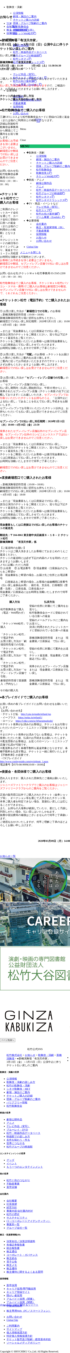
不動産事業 (19, 103)
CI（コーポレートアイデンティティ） (29, 1221)
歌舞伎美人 (42, 173)
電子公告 (12, 1261)
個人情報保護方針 (17, 1332)
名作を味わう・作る (18, 1139)
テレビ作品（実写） (24, 74)
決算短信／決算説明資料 (21, 1241)
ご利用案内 (13, 1325)
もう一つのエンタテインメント (25, 1167)
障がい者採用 (14, 1295)
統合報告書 (13, 1248)
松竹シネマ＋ (21, 59)
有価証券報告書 (16, 1244)
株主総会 (12, 1258)
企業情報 (34, 220)
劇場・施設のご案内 (24, 16)
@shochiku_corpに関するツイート (19, 1305)
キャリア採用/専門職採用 (21, 1288)
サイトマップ (14, 1329)
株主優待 (12, 1268)
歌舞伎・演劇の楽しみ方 (21, 1082)
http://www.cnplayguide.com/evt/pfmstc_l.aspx (24, 761)
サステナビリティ (17, 1217)
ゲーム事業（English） (49, 217)
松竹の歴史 (13, 1214)
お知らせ (41, 237)
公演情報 (18, 13)
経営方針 (12, 1207)
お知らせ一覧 (8, 856)
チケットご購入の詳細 (26, 19)
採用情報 (18, 106)
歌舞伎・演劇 (36, 152)
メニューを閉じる (30, 252)
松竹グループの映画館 (26, 55)
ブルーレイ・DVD (17, 1129)
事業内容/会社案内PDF (20, 1211)
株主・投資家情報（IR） (50, 227)
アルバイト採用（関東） (21, 1299)
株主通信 (12, 1251)
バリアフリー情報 (17, 1102)
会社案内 (41, 224)
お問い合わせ (21, 113)
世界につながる (16, 1143)
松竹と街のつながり (18, 1180)
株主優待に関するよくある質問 (25, 1271)
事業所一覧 (13, 1224)
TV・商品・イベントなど (43, 203)
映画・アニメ (36, 179)
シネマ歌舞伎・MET (18, 1089)
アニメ (40, 186)
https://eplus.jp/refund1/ (30, 717)
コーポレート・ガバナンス (22, 1255)
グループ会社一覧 (17, 1227)
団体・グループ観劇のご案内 (30, 23)
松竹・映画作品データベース (30, 52)
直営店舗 (12, 1187)
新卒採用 (12, 1285)
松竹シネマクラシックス (50, 200)
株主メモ (12, 1265)
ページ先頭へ (7, 1040)
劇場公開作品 (44, 183)
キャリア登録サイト (18, 1292)
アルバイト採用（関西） (21, 1302)
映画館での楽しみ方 (18, 1136)
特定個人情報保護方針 (20, 1336)
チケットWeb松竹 (23, 33)
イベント (12, 1163)
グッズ (10, 1160)
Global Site (32, 246)
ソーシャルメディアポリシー (23, 1342)
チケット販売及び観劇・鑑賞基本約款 (29, 1339)
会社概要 (12, 1200)
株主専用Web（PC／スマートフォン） (29, 1310)
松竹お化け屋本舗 (23, 81)
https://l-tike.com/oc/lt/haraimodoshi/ (34, 721)
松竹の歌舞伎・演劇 (18, 1085)
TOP (9, 23)
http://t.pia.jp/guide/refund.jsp (36, 714)
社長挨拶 (12, 1204)
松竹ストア (42, 210)
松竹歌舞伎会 (21, 26)
